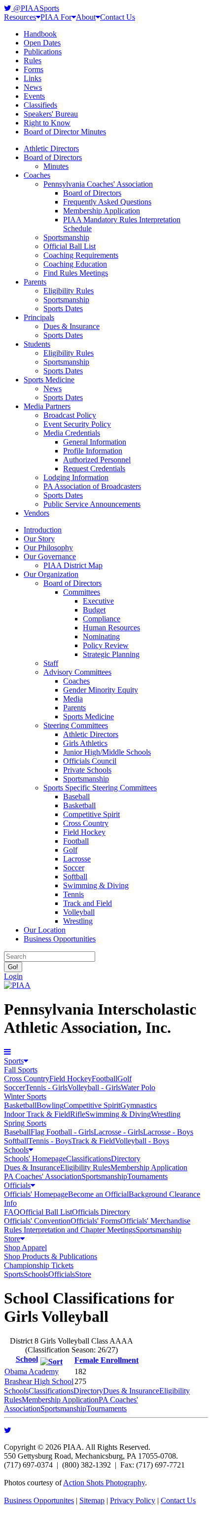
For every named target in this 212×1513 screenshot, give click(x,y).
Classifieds (40, 105)
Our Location (45, 930)
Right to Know (47, 123)
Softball (75, 876)
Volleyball (79, 912)
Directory (126, 1158)
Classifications (88, 1158)
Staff (50, 663)
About (86, 17)
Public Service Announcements (92, 504)
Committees (81, 592)
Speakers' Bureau (51, 114)
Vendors (36, 513)
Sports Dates (63, 308)
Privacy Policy (132, 1500)
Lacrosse (77, 859)
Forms (33, 69)
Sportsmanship (66, 237)
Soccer (73, 867)
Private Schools (87, 770)
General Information (94, 442)
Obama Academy (31, 1371)
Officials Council (89, 761)
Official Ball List (69, 246)
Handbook (40, 34)
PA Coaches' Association (42, 1176)
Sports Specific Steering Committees (100, 787)
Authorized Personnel (97, 459)
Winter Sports (25, 1096)
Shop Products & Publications (50, 1256)
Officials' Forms (95, 1221)
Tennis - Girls (46, 1087)
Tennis (73, 894)
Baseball (76, 796)
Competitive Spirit (91, 814)
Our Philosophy (48, 547)
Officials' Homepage (36, 1194)
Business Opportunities (60, 939)
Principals (39, 317)
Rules (32, 60)
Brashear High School (38, 1381)
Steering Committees (75, 725)
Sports (14, 1061)
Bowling (50, 1105)
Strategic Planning (111, 654)
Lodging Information (75, 477)
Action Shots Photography (104, 1482)
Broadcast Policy (69, 415)
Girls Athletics (85, 743)
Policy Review (106, 645)
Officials (17, 1185)
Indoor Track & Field (37, 1114)
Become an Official (98, 1194)
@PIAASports (35, 8)
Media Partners (47, 406)
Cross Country (85, 823)
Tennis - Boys (49, 1141)
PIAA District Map (73, 565)
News (33, 87)
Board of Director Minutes (65, 131)
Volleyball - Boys (142, 1141)
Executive (98, 601)
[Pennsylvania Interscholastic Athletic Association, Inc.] (17, 985)
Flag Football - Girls (62, 1132)
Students (37, 344)
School (27, 1359)
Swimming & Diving (96, 885)
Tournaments (147, 1176)
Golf (70, 850)
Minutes (56, 166)
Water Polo (138, 1087)
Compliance (101, 618)
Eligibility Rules (68, 290)
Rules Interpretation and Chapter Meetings (70, 1230)
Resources (20, 17)
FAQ (12, 1212)
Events (34, 96)
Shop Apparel (25, 1247)
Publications (43, 51)
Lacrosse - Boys (168, 1132)
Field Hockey (84, 832)
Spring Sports (25, 1123)
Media (73, 699)
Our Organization (51, 574)
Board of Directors (53, 157)
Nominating (101, 636)
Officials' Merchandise (155, 1221)
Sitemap (92, 1500)
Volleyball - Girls (94, 1087)
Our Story (39, 538)
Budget (94, 610)
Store (12, 1238)
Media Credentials (71, 433)
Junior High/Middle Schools (107, 752)
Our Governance (50, 556)
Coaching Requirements (80, 255)
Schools (16, 1149)
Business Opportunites (39, 1500)
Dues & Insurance (71, 326)
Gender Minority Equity (100, 690)
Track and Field (87, 903)
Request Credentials (94, 468)
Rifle (77, 1114)
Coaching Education (75, 264)
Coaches (37, 175)
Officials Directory (101, 1212)
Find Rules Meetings (75, 273)
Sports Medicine (49, 379)
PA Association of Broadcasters (92, 486)
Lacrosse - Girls (118, 1132)
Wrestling (78, 921)
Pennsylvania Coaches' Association (98, 184)
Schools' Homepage (35, 1158)
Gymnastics (138, 1105)
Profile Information (92, 451)
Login (13, 976)
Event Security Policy (77, 424)
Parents (35, 282)
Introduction (43, 530)
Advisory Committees (77, 672)
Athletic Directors (51, 148)
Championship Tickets (38, 1265)
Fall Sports (20, 1069)
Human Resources (111, 627)
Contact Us (117, 17)
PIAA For (55, 17)
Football (76, 841)
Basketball (79, 805)
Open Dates (42, 43)
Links (32, 78)
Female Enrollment (106, 1360)
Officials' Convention (37, 1221)
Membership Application (101, 210)
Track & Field (93, 1141)
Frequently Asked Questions (107, 202)
